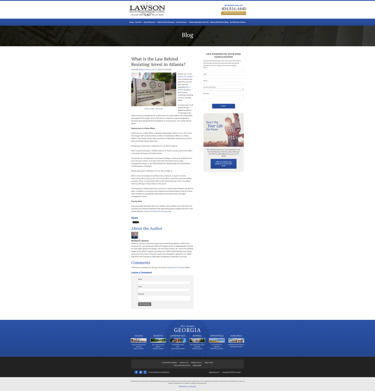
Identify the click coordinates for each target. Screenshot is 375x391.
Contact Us (183, 363)
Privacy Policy (196, 363)
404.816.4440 (233, 9)
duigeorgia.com (214, 372)
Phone (205, 80)
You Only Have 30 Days (238, 22)
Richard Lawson (145, 69)
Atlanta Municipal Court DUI (199, 22)
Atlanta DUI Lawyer (185, 76)
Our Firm (138, 22)
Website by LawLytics (187, 386)
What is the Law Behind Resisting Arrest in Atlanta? (158, 61)
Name (140, 279)
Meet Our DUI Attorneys (166, 22)
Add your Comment (178, 267)
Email (140, 287)
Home (131, 22)
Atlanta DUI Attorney (160, 211)
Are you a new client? (210, 87)
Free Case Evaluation (182, 365)
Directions (208, 363)
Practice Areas (181, 22)
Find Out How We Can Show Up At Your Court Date (223, 164)
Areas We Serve (149, 22)
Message (141, 294)
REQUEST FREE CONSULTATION (234, 13)
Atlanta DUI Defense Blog (219, 22)
